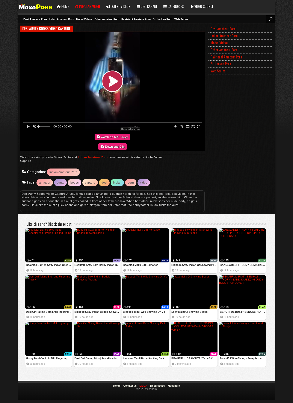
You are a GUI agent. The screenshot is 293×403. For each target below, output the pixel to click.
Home (64, 6)
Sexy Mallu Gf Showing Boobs (189, 311)
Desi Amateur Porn (35, 19)
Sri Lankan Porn (162, 19)
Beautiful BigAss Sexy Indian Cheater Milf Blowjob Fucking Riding (49, 265)
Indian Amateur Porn (61, 19)
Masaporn (35, 6)
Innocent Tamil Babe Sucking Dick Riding (146, 358)
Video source (203, 6)
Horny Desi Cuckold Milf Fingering (46, 358)
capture (90, 182)
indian (117, 182)
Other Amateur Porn (107, 19)
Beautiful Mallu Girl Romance (140, 265)
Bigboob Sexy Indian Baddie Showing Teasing (97, 311)
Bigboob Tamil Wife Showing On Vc (144, 311)
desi (104, 182)
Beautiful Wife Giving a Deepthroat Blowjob (243, 358)
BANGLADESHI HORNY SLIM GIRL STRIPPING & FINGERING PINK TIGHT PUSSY (243, 265)
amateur (44, 182)
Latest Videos (120, 6)
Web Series (181, 19)
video (143, 182)
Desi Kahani (148, 6)
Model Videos (84, 19)
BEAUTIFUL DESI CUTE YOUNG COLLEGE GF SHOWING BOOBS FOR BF (194, 358)
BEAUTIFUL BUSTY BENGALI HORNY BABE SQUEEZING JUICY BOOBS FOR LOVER (243, 311)
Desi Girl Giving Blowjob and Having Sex (97, 358)
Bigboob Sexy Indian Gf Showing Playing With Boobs (194, 265)
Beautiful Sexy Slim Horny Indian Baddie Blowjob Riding (97, 265)
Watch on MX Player (114, 137)
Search (270, 19)
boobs (74, 182)
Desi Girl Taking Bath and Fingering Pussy (49, 311)
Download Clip (114, 146)
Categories (175, 6)
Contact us (130, 385)
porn (131, 182)
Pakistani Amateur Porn (136, 19)
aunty (60, 182)
